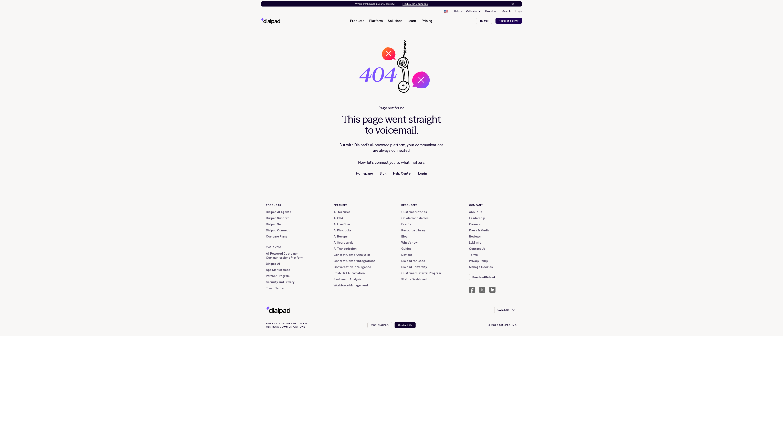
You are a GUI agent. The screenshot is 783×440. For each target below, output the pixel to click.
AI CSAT (339, 218)
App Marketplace (278, 270)
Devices (407, 255)
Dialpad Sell (274, 224)
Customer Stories (414, 212)
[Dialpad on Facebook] (472, 290)
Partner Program (278, 276)
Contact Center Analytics (352, 255)
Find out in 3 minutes (415, 4)
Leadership (477, 218)
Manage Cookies (481, 267)
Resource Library (413, 230)
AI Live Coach (343, 224)
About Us (475, 212)
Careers (475, 224)
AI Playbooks (343, 230)
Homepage (364, 173)
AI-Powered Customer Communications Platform (284, 256)
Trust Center (275, 288)
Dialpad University (414, 267)
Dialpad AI (273, 264)
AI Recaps (341, 236)
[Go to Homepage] (278, 21)
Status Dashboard (414, 279)
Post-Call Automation (349, 273)
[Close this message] (512, 4)
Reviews (475, 236)
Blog (383, 173)
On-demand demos (415, 218)
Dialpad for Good (413, 261)
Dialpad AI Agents (278, 212)
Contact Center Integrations (354, 261)
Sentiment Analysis (347, 279)
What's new (409, 242)
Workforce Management (351, 285)
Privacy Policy (478, 261)
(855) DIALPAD (380, 325)
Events (406, 224)
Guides (406, 249)
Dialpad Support (277, 218)
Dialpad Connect (278, 230)
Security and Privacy (280, 282)
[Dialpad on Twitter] (482, 290)
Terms (473, 255)
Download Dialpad (483, 276)
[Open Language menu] (445, 11)
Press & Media (479, 230)
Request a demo (509, 20)
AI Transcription (345, 249)
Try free (484, 20)
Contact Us (477, 249)
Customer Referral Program (421, 273)
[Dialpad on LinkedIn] (492, 290)
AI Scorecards (343, 242)
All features (342, 212)
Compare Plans (276, 236)
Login (518, 11)
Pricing (427, 21)
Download (491, 11)
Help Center (402, 173)
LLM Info (475, 242)
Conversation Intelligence (352, 267)
